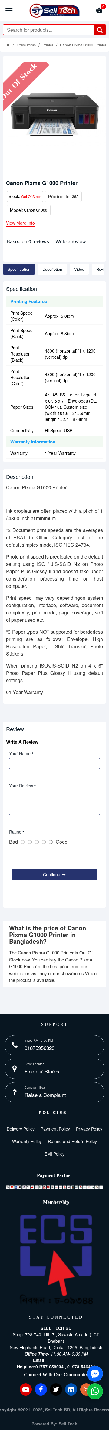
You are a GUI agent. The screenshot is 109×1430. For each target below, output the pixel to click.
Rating (15, 832)
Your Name (20, 753)
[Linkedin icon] (71, 1389)
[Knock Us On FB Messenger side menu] (95, 1373)
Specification (19, 269)
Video (79, 269)
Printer (47, 44)
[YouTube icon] (26, 1389)
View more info (20, 223)
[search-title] (100, 30)
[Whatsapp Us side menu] (95, 1391)
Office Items (26, 44)
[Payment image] (54, 1187)
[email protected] (63, 1360)
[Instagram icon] (86, 1389)
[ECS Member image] (56, 1260)
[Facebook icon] (41, 1389)
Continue (51, 874)
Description (52, 269)
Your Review (21, 786)
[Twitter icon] (56, 1389)
